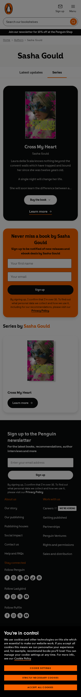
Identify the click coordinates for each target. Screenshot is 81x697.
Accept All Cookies (40, 687)
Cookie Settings (40, 668)
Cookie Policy (22, 658)
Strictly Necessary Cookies (40, 677)
